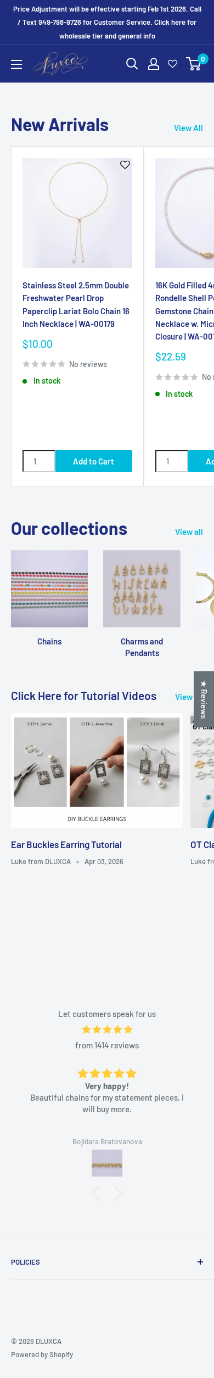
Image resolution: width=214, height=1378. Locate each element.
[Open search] (132, 64)
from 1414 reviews (107, 1045)
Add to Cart (93, 461)
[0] (194, 63)
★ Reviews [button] (204, 699)
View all (189, 532)
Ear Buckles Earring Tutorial (66, 844)
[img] (107, 1029)
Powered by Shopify (42, 1354)
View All (188, 128)
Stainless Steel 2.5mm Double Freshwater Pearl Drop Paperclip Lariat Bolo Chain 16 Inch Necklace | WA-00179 (75, 304)
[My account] (153, 64)
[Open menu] (16, 64)
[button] (98, 1193)
